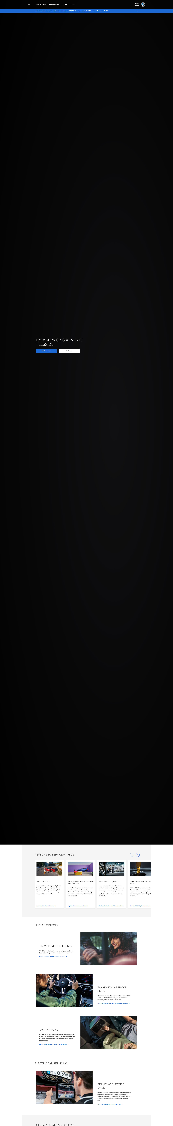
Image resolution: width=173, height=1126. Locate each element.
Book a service (54, 4)
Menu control (29, 4)
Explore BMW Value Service (45, 906)
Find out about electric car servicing (109, 1104)
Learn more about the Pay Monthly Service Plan (112, 1003)
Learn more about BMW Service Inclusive (52, 957)
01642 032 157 (69, 4)
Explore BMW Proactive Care (77, 906)
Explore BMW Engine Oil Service (140, 906)
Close (136, 11)
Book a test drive (40, 4)
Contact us (69, 351)
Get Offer (106, 11)
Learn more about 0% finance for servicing (53, 1044)
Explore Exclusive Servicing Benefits (110, 906)
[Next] (138, 855)
